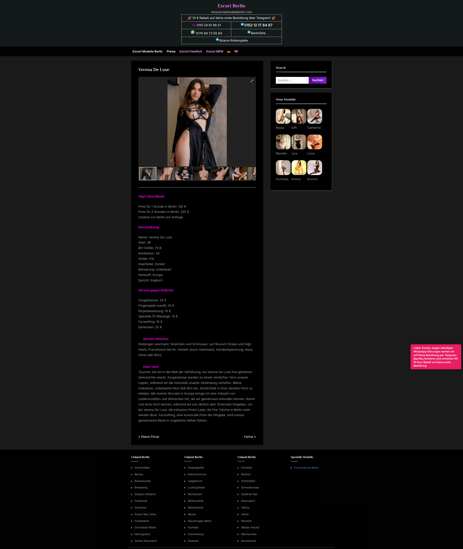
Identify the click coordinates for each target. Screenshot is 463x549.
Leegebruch (195, 480)
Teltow (245, 507)
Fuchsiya (282, 179)
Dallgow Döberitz (145, 494)
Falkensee (141, 500)
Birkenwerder (143, 480)
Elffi (294, 127)
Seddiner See (249, 494)
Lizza (311, 153)
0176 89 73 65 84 (208, 33)
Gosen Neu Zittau (145, 514)
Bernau (139, 474)
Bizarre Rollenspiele (233, 40)
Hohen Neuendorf (146, 540)
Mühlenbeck (195, 507)
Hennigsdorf (142, 534)
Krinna (296, 179)
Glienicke (140, 507)
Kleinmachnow (197, 474)
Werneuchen (249, 534)
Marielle (281, 153)
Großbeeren (142, 520)
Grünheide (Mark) (145, 527)
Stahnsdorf (248, 500)
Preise (171, 51)
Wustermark (248, 540)
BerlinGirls (258, 33)
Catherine (314, 127)
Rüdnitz (246, 474)
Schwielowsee (250, 487)
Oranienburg (195, 534)
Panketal (193, 540)
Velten (245, 514)
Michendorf (195, 494)
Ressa (280, 127)
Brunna (312, 179)
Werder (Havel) (250, 527)
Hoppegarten (196, 467)
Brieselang (141, 487)
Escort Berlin (231, 5)
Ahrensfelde (142, 467)
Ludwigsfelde (196, 487)
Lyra (294, 153)
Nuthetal (193, 527)
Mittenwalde (195, 500)
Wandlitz (246, 520)
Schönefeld (248, 480)
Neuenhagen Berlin (200, 520)
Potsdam (246, 467)
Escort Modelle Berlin (148, 51)
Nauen (192, 514)
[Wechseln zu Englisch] (236, 51)
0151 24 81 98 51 (209, 25)
